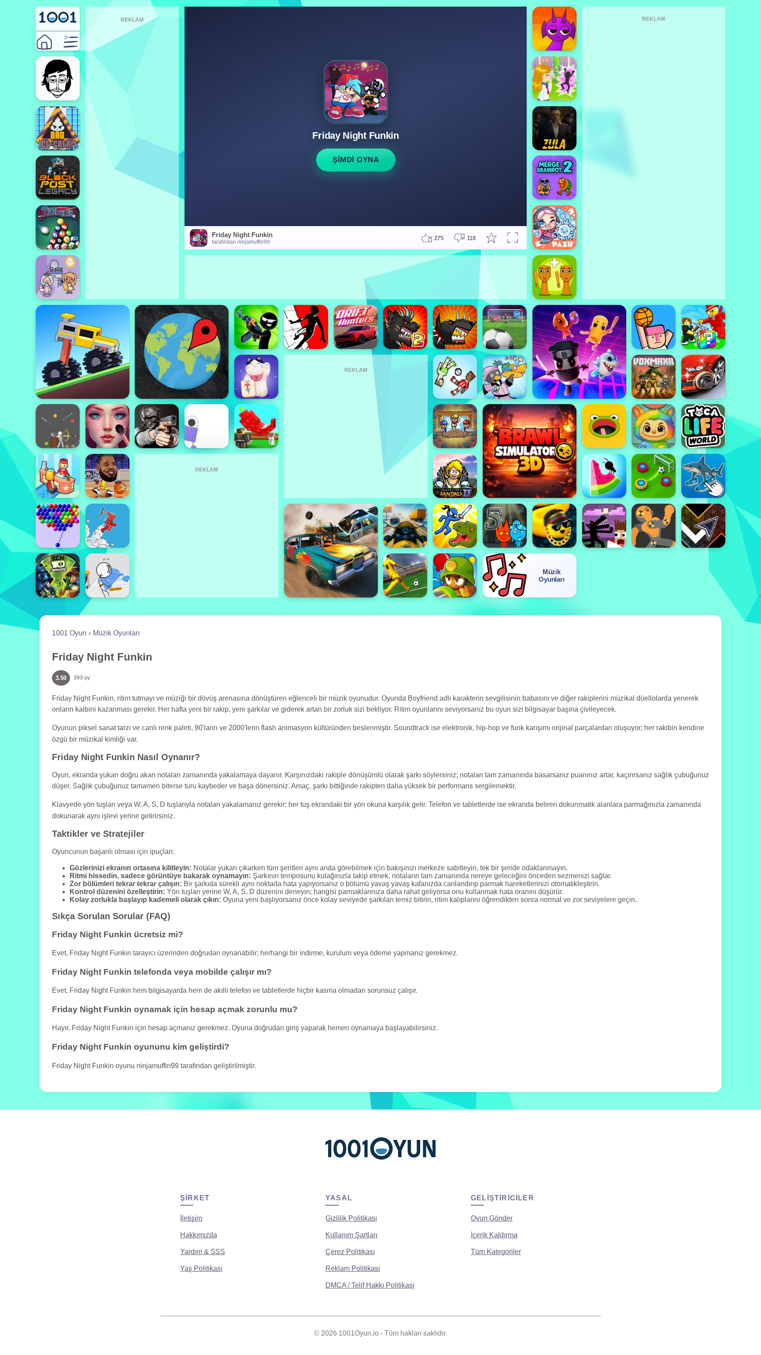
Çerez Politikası (350, 1251)
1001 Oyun (69, 633)
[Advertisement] (132, 157)
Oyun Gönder (492, 1218)
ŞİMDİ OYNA (355, 160)
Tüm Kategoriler (496, 1251)
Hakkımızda (198, 1235)
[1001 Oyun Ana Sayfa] (380, 1163)
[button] (71, 42)
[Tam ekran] (512, 238)
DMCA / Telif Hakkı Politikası (369, 1285)
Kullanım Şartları (351, 1235)
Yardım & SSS (202, 1251)
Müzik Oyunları (116, 633)
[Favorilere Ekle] (491, 238)
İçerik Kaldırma (494, 1235)
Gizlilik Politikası (351, 1218)
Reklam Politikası (352, 1268)
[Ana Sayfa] (44, 42)
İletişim (191, 1218)
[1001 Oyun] (57, 21)
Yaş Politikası (201, 1268)
